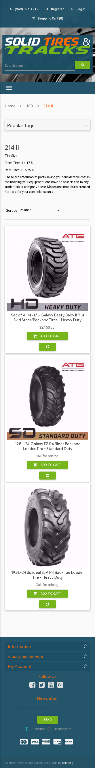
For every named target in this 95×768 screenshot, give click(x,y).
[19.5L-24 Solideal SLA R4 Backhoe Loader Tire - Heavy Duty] (47, 527)
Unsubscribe (62, 729)
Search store (14, 66)
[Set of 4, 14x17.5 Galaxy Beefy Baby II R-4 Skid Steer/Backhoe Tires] (47, 270)
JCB (29, 106)
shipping (67, 763)
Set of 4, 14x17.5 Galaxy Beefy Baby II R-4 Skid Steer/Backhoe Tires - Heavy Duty (47, 317)
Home (10, 106)
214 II (48, 106)
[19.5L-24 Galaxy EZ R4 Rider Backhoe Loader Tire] (47, 399)
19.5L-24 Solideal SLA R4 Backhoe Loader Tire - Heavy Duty (47, 575)
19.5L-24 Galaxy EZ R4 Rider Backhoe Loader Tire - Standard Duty (47, 446)
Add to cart (47, 336)
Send (48, 720)
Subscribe (39, 729)
